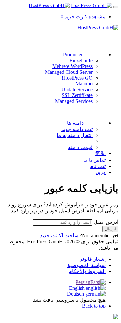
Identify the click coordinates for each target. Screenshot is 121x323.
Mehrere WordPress (72, 66)
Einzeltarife (81, 60)
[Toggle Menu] (115, 7)
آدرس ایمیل (106, 222)
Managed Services (74, 101)
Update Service (77, 89)
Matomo (84, 83)
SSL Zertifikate (77, 95)
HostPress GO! (77, 78)
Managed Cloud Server (69, 72)
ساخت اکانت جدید (59, 235)
